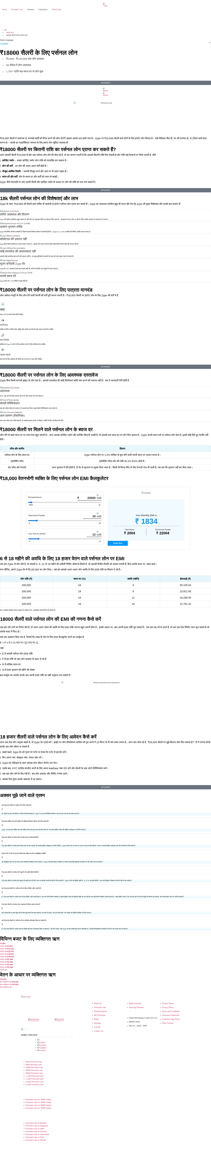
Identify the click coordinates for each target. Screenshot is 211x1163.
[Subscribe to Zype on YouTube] (41, 1042)
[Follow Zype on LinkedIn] (41, 1050)
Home (4, 9)
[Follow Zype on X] (38, 1040)
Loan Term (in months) (36, 534)
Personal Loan (17, 9)
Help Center (56, 9)
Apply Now (117, 543)
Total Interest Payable (36, 515)
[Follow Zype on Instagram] (42, 1048)
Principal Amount (34, 497)
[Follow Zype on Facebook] (41, 1045)
